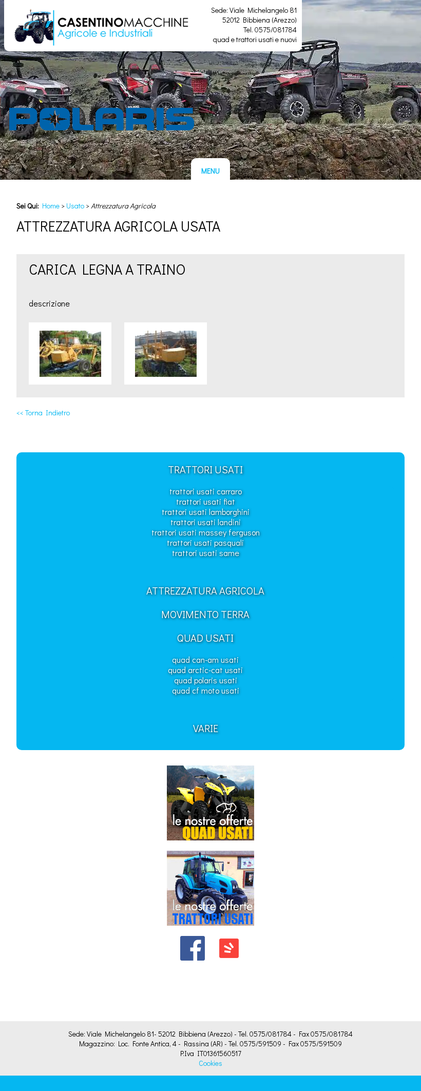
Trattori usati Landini (205, 521)
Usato (75, 205)
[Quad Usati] (210, 843)
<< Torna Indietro (43, 412)
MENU (210, 171)
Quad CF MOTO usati (205, 690)
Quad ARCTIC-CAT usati (205, 669)
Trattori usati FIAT (205, 501)
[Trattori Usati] (210, 928)
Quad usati (205, 637)
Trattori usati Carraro (205, 491)
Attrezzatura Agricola (205, 590)
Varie (205, 728)
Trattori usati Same (205, 552)
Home (51, 205)
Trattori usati (205, 469)
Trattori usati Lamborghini (206, 511)
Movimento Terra (205, 614)
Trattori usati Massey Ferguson (205, 532)
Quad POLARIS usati (205, 680)
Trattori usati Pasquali (205, 542)
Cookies (210, 1063)
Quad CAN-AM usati (205, 659)
